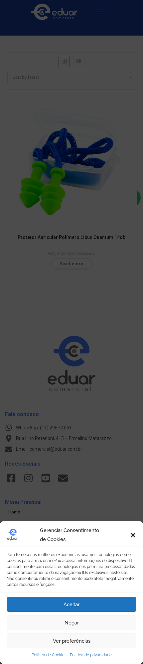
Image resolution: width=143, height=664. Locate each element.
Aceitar (71, 605)
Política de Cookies (49, 655)
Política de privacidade (91, 655)
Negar (72, 623)
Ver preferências (71, 641)
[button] (133, 535)
